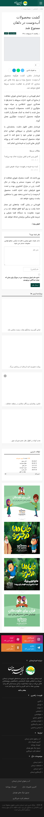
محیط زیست (12, 33)
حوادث (39, 708)
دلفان (6, 33)
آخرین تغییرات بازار (34, 742)
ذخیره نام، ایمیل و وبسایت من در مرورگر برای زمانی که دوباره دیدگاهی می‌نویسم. (22, 278)
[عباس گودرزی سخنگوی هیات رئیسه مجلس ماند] (22, 313)
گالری (39, 701)
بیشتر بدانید (22, 690)
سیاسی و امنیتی (36, 727)
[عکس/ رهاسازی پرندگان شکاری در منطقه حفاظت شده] (22, 386)
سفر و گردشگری (36, 724)
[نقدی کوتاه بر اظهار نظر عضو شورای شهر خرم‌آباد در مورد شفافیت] (22, 423)
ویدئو (39, 704)
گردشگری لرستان (35, 772)
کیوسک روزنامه (35, 745)
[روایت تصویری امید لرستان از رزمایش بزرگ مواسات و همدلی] (22, 350)
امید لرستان (37, 769)
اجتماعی (38, 711)
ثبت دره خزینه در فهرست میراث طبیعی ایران (22, 166)
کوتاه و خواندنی (36, 721)
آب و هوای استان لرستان (32, 739)
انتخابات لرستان (36, 765)
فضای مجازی (37, 718)
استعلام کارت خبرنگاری (33, 751)
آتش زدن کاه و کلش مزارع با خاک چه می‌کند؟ (21, 156)
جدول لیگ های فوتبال (33, 748)
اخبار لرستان (37, 762)
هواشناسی (37, 714)
